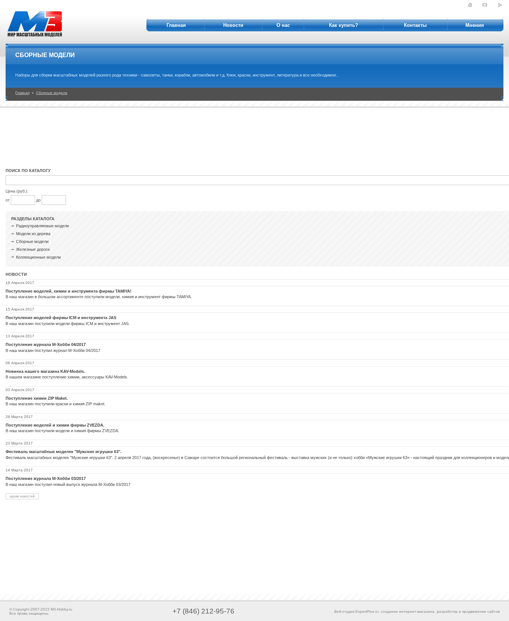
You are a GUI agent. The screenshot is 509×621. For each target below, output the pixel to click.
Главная (176, 25)
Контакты (415, 25)
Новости (233, 25)
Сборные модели (51, 93)
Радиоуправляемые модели (42, 226)
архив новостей (22, 496)
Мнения (474, 25)
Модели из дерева (33, 233)
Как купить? (343, 25)
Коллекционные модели (38, 257)
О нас (283, 25)
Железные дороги (33, 249)
